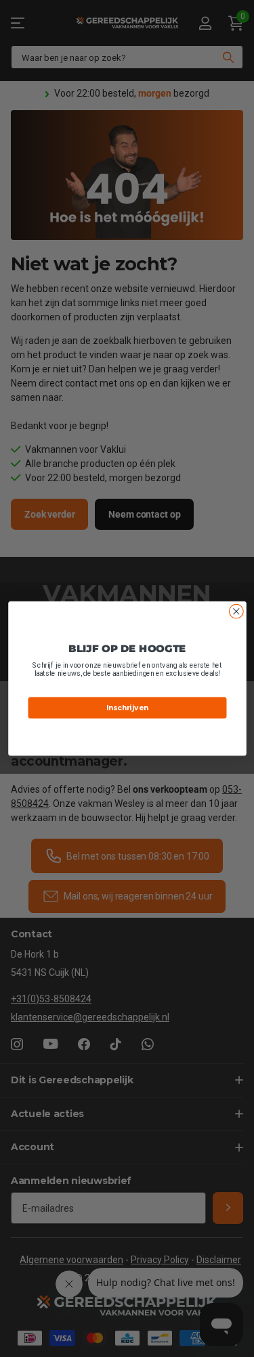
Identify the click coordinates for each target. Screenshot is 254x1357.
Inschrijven (127, 708)
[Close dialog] (236, 611)
